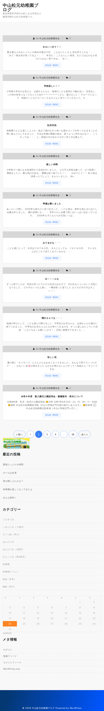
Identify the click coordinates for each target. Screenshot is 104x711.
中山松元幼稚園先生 (49, 38)
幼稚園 (6, 564)
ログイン (7, 649)
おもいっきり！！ (52, 46)
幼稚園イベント (11, 571)
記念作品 (52, 125)
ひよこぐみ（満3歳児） (15, 556)
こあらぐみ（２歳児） (14, 527)
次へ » (84, 434)
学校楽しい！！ (52, 86)
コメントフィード (12, 662)
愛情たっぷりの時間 (13, 464)
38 (73, 434)
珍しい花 (52, 357)
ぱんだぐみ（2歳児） (14, 549)
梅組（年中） (9, 586)
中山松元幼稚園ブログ (21, 7)
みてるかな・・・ (52, 242)
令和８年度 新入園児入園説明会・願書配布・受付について (52, 396)
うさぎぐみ (8, 519)
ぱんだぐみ (8, 541)
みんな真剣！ (10, 497)
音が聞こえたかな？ (13, 481)
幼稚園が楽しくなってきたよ (17, 489)
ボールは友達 (10, 472)
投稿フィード (10, 656)
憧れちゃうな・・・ (52, 318)
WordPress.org (11, 668)
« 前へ (19, 434)
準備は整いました (52, 203)
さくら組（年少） (12, 534)
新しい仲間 (52, 164)
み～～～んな (52, 278)
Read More (51, 65)
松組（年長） (9, 579)
